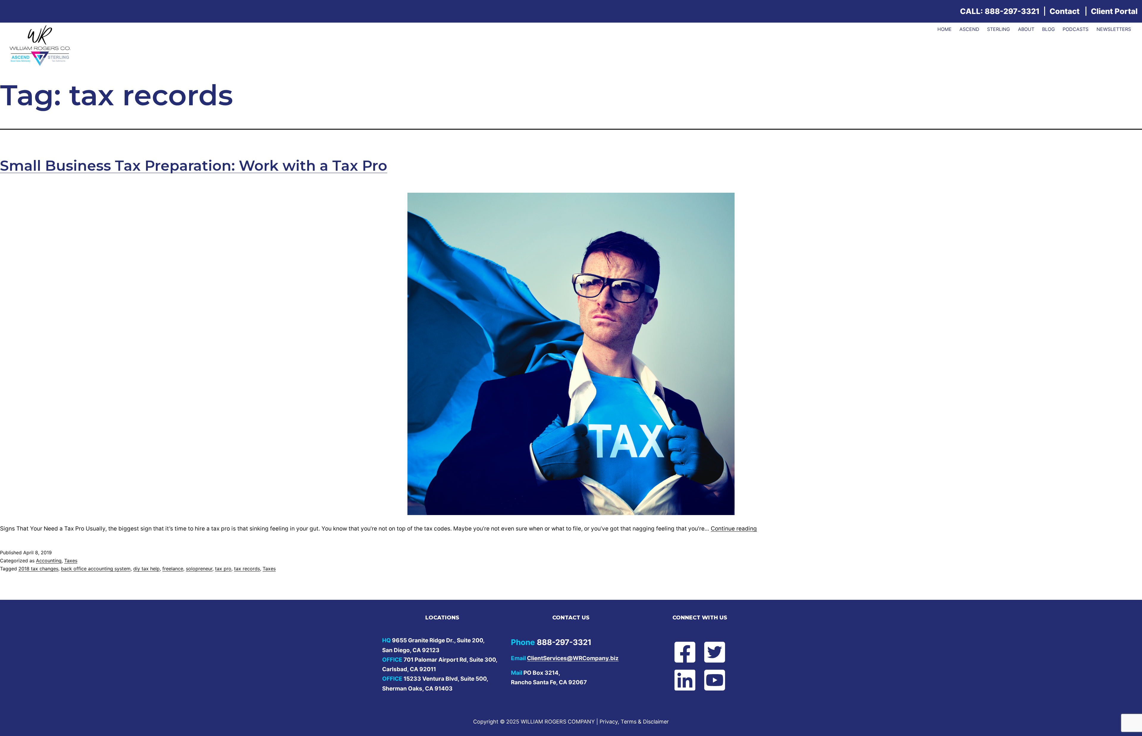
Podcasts (1075, 29)
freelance (172, 569)
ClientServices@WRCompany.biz (573, 658)
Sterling (998, 29)
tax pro (223, 569)
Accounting (49, 561)
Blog (1048, 29)
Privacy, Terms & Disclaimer (634, 721)
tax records (247, 569)
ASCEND (969, 29)
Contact (1065, 11)
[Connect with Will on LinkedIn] (679, 680)
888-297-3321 (1012, 11)
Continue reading (734, 528)
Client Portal (1114, 11)
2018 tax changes (38, 569)
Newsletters (1113, 29)
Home (944, 29)
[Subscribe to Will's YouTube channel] (719, 680)
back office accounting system (96, 569)
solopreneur (199, 569)
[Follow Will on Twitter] (719, 652)
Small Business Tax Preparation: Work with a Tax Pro (193, 165)
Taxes (70, 561)
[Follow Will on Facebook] (679, 652)
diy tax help (146, 569)
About (1026, 29)
